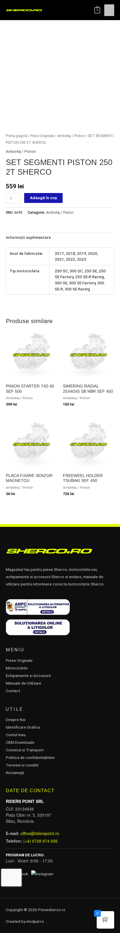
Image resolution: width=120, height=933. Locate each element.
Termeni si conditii (22, 765)
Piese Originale (42, 136)
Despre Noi (16, 719)
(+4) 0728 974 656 (40, 841)
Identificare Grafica (23, 727)
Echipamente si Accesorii (28, 675)
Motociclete (17, 668)
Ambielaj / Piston (71, 136)
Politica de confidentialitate (30, 757)
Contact (13, 690)
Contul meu (16, 734)
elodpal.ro (35, 921)
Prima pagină (16, 136)
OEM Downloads (20, 742)
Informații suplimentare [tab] (28, 237)
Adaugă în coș (43, 197)
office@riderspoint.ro (40, 833)
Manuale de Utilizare (23, 683)
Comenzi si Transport (25, 750)
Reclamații (15, 772)
